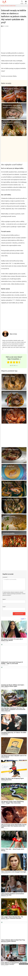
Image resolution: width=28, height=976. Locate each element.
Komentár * (5, 577)
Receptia (2, 5)
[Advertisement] (14, 38)
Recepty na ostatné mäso (10, 5)
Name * (4, 599)
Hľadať (22, 3)
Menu (26, 3)
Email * (4, 606)
